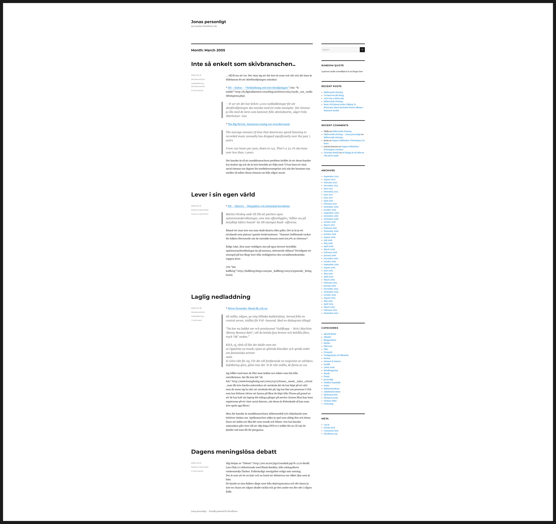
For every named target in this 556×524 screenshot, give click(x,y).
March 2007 (329, 225)
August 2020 (329, 179)
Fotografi (328, 352)
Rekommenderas (332, 388)
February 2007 (330, 228)
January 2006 (330, 255)
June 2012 (328, 195)
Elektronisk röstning (333, 92)
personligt (328, 379)
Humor (327, 358)
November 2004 (331, 292)
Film (326, 349)
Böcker (327, 343)
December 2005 (331, 258)
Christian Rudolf (331, 152)
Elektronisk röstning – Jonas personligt (342, 134)
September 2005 (331, 264)
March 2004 (329, 307)
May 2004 (328, 301)
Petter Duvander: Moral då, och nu (247, 308)
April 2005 (328, 277)
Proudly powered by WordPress (223, 511)
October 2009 (330, 210)
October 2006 (330, 234)
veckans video (330, 401)
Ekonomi (328, 346)
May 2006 (328, 243)
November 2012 (331, 191)
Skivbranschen (198, 79)
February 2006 (330, 252)
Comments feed (331, 431)
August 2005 (329, 267)
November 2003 (331, 313)
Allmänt (327, 337)
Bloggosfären (330, 340)
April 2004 (328, 304)
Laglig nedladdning (220, 296)
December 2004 (331, 289)
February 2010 (330, 204)
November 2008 (331, 219)
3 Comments (197, 90)
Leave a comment (199, 214)
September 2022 (331, 176)
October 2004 (330, 295)
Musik (327, 373)
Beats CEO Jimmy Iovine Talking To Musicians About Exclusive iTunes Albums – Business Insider (344, 107)
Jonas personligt (208, 21)
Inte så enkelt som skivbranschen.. (243, 63)
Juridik (327, 364)
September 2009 (331, 213)
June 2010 (328, 198)
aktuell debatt (330, 334)
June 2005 (328, 270)
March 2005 (329, 280)
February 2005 (330, 283)
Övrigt (326, 376)
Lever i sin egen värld (223, 194)
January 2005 (330, 286)
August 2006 (329, 237)
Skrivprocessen (331, 398)
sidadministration (332, 392)
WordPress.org (331, 434)
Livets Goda (329, 367)
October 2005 (330, 261)
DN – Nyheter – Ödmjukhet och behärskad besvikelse (259, 206)
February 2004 (330, 310)
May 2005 (328, 273)
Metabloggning (331, 370)
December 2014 (331, 185)
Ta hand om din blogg (334, 95)
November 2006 (331, 231)
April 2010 (328, 201)
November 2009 (331, 207)
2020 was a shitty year (334, 98)
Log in (327, 424)
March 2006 (329, 249)
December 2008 (331, 216)
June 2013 (328, 188)
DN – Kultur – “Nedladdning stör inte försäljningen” (258, 87)
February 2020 (330, 182)
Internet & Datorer (332, 361)
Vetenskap (328, 404)
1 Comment (196, 320)
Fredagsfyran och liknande (336, 355)
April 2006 (328, 246)
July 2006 (328, 240)
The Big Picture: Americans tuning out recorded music (259, 124)
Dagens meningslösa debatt (234, 451)
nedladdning (197, 83)
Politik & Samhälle (200, 210)
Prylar (326, 385)
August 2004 (329, 298)
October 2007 (330, 222)
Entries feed (329, 428)
